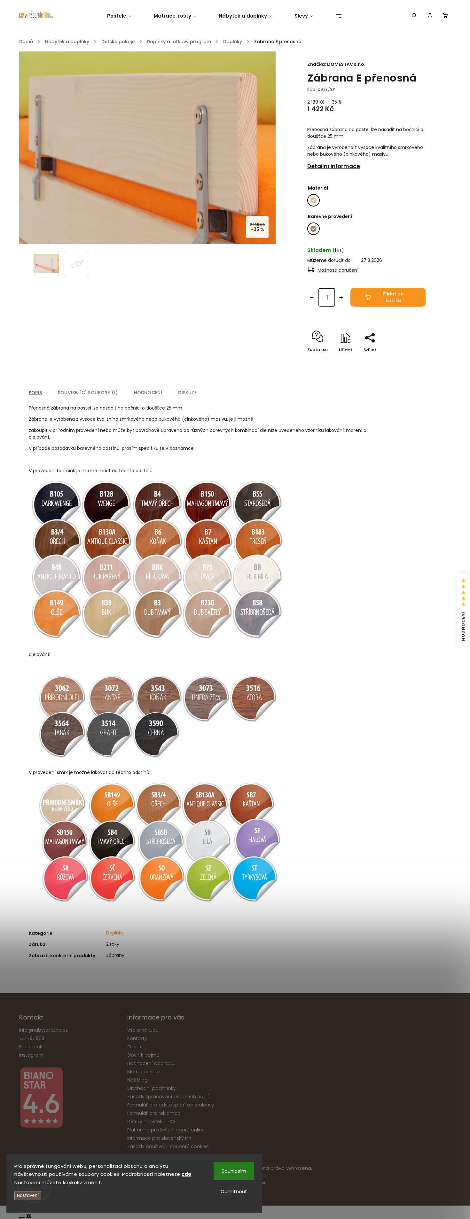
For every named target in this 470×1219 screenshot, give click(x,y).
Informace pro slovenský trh (159, 1138)
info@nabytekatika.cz (43, 1030)
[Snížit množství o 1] (312, 298)
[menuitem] (125, 16)
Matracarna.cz (144, 1071)
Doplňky (115, 933)
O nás (134, 1046)
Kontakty (137, 1038)
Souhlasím (234, 1171)
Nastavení (28, 1195)
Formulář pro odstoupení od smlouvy (170, 1105)
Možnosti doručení (337, 270)
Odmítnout (234, 1191)
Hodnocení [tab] (148, 392)
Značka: (336, 64)
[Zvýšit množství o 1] (341, 298)
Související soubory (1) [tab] (88, 392)
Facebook (30, 1046)
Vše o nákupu (143, 1030)
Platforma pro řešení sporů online (166, 1130)
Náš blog (137, 1080)
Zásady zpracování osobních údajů (168, 1096)
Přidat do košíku (393, 297)
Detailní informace (333, 166)
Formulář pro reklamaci (154, 1113)
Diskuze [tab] (187, 392)
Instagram (31, 1055)
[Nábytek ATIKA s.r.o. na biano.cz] (70, 1098)
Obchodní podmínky (151, 1088)
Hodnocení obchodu (151, 1063)
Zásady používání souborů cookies (168, 1146)
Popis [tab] (35, 392)
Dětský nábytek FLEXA (151, 1121)
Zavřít (404, 361)
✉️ (22, 1215)
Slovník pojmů (143, 1055)
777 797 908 (31, 1038)
